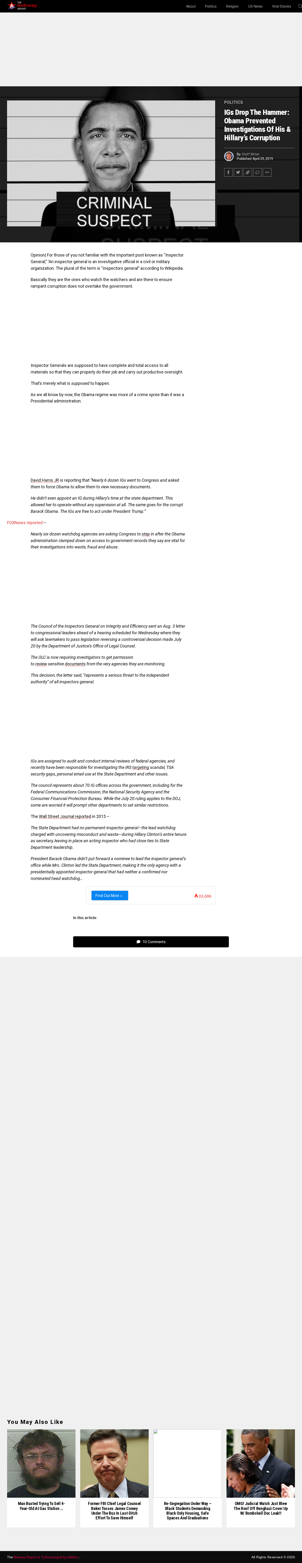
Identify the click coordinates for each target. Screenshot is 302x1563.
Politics (211, 6)
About (191, 6)
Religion (232, 6)
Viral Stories (281, 6)
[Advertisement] (151, 51)
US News (255, 6)
